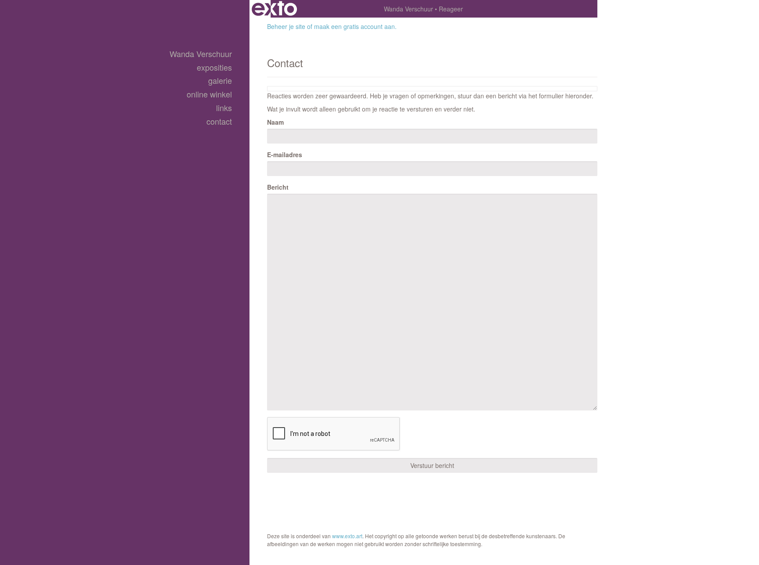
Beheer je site (286, 26)
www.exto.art (347, 536)
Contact (219, 121)
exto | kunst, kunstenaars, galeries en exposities (274, 9)
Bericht (278, 187)
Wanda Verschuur (408, 8)
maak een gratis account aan (354, 26)
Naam (275, 122)
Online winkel (209, 94)
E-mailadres (284, 154)
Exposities (214, 67)
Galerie (220, 80)
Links (224, 107)
